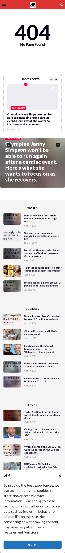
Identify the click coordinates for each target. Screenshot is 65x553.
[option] (32, 107)
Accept (32, 544)
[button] (60, 475)
